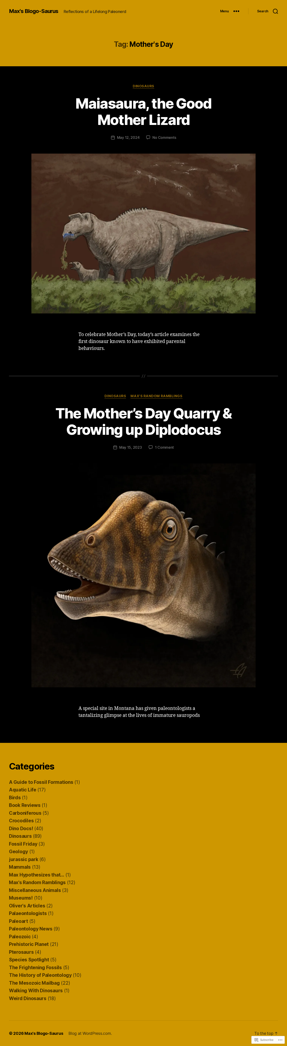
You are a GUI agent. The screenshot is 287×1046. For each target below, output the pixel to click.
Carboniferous (25, 813)
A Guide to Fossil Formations (41, 782)
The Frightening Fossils (35, 967)
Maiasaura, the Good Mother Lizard (143, 111)
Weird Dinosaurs (27, 998)
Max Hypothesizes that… (36, 875)
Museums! (21, 898)
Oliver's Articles (27, 906)
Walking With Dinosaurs (36, 990)
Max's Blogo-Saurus (33, 11)
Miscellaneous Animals (35, 890)
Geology (18, 851)
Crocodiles (21, 820)
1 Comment (164, 447)
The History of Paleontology (40, 975)
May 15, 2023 (130, 447)
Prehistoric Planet (29, 944)
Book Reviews (25, 805)
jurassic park (23, 859)
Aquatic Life (22, 790)
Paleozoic (20, 936)
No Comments (164, 137)
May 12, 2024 (128, 137)
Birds (15, 797)
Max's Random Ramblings (156, 396)
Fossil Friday (23, 844)
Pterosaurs (21, 952)
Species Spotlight (29, 959)
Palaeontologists (28, 913)
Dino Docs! (21, 828)
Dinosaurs (143, 86)
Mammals (20, 867)
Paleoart (18, 921)
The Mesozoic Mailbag (34, 983)
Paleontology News (30, 929)
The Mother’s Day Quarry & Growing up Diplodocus (143, 421)
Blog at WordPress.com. (90, 1033)
